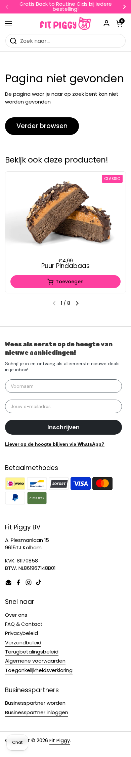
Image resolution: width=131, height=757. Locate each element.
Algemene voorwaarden (35, 660)
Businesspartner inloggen (36, 712)
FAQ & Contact (24, 624)
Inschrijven (63, 427)
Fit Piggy (59, 740)
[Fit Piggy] (65, 23)
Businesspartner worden (35, 702)
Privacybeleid (21, 633)
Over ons (16, 614)
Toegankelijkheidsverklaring (39, 670)
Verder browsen (42, 125)
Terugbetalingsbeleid (31, 651)
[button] (77, 303)
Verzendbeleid (23, 642)
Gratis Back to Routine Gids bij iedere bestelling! (65, 7)
